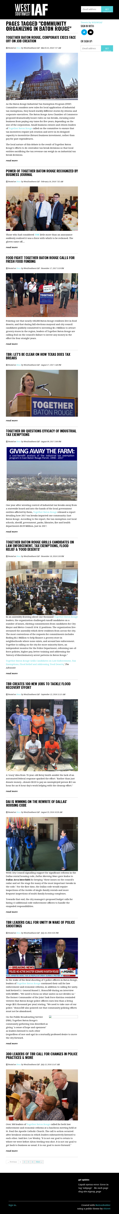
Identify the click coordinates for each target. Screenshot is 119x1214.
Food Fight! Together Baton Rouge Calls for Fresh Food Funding (40, 259)
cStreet (106, 1208)
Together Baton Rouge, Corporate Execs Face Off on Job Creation (41, 39)
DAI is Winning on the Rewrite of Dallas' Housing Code (36, 803)
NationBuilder (102, 1205)
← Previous (12, 1162)
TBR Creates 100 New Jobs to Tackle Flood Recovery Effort (38, 685)
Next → (39, 1162)
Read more (12, 160)
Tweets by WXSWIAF (91, 22)
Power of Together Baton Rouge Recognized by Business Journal (42, 172)
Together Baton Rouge (20, 128)
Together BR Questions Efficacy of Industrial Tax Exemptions (41, 432)
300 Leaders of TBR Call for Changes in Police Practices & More (41, 1055)
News (18, 48)
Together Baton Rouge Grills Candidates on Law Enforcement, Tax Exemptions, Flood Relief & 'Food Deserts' (40, 545)
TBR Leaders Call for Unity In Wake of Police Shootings (40, 923)
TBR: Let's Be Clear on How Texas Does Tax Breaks (38, 356)
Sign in (12, 1205)
